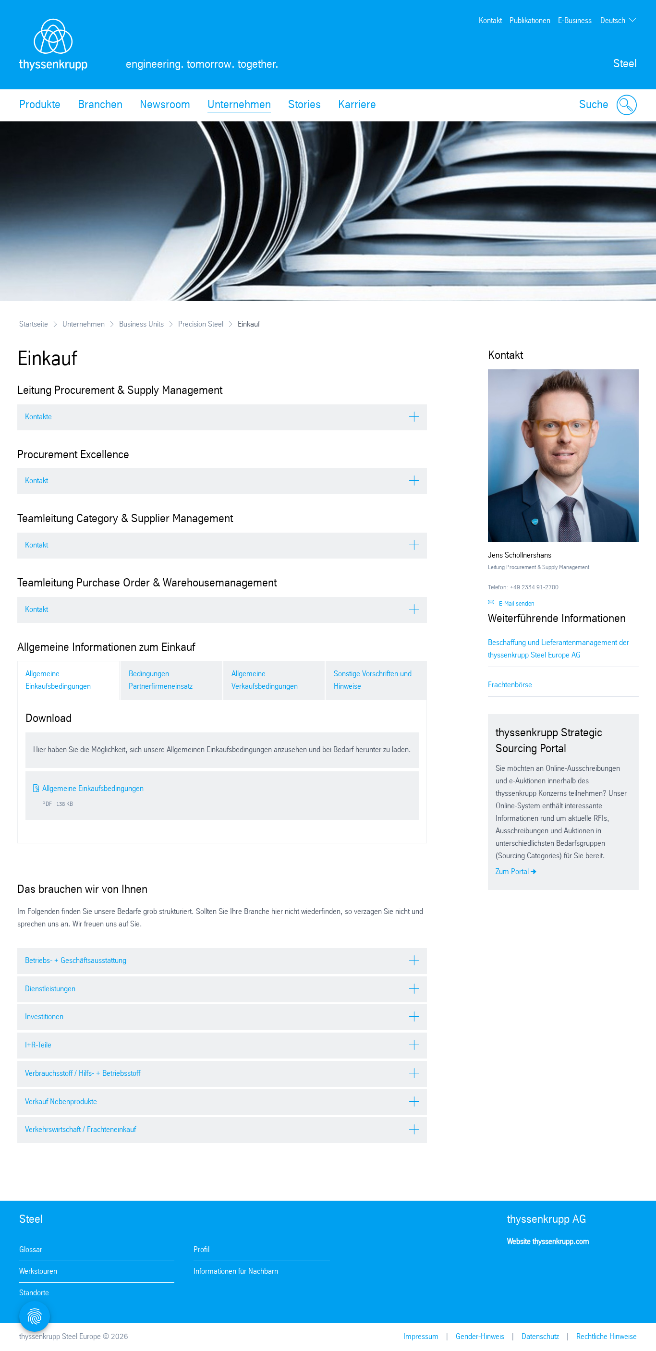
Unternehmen (239, 105)
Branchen (100, 105)
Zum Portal (512, 872)
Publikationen (530, 20)
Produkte (40, 105)
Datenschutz (540, 1336)
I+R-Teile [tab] (38, 1045)
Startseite (33, 324)
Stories (304, 105)
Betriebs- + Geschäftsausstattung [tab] (75, 960)
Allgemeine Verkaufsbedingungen (264, 680)
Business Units (141, 324)
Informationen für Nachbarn (236, 1271)
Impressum (420, 1336)
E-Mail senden (517, 604)
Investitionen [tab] (44, 1017)
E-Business (575, 20)
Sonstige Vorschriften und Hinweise (373, 680)
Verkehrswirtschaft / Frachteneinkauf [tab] (80, 1129)
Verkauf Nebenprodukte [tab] (61, 1102)
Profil (201, 1250)
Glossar (30, 1250)
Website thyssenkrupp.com (548, 1241)
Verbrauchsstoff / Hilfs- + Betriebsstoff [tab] (82, 1073)
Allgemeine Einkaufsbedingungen (58, 680)
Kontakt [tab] (36, 481)
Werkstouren (38, 1271)
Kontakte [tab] (38, 417)
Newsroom (165, 105)
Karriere (357, 105)
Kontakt (490, 20)
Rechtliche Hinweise (606, 1336)
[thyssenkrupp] (53, 44)
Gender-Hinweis (480, 1336)
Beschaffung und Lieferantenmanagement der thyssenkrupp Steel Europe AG (558, 649)
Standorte (34, 1293)
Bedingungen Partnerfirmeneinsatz (161, 680)
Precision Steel (200, 324)
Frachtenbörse (510, 685)
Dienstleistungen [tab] (50, 989)
